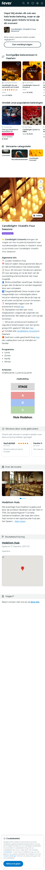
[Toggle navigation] (42, 3)
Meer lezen (20, 521)
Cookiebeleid (7, 852)
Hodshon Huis (11, 542)
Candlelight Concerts (27, 331)
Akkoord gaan (13, 864)
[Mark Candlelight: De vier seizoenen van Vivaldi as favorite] (18, 63)
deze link (34, 602)
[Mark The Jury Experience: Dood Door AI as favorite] (18, 108)
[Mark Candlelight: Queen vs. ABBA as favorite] (38, 108)
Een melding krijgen (22, 44)
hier (22, 307)
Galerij (39, 216)
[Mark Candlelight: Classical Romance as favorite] (38, 63)
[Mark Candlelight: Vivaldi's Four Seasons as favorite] (40, 188)
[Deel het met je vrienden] (40, 181)
